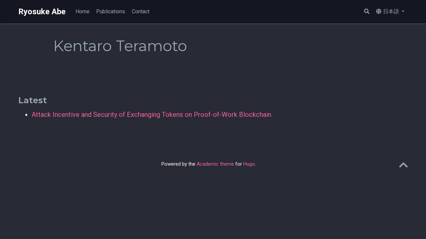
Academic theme (215, 164)
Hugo (249, 164)
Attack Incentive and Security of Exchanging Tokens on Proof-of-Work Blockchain (151, 115)
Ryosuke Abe (42, 11)
